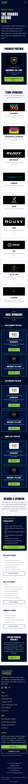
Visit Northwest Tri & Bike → (14, 79)
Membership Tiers (6, 699)
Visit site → (14, 120)
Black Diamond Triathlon (8, 722)
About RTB (4, 696)
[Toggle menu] (25, 2)
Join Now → (14, 747)
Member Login (14, 751)
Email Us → (14, 657)
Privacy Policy (14, 781)
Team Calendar (6, 707)
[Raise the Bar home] (4, 2)
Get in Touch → (14, 547)
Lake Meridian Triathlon (8, 719)
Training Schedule (6, 702)
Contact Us (4, 710)
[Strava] (9, 688)
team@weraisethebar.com (15, 755)
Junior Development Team (9, 705)
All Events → (5, 728)
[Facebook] (6, 688)
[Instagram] (2, 688)
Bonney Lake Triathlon (8, 725)
